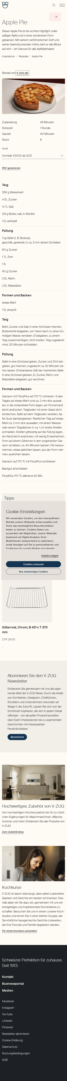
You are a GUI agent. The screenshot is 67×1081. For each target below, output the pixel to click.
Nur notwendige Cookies (33, 571)
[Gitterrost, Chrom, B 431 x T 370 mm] (27, 597)
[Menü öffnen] (62, 5)
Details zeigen (49, 555)
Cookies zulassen (33, 564)
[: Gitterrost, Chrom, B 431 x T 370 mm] (2, 646)
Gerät (5, 148)
